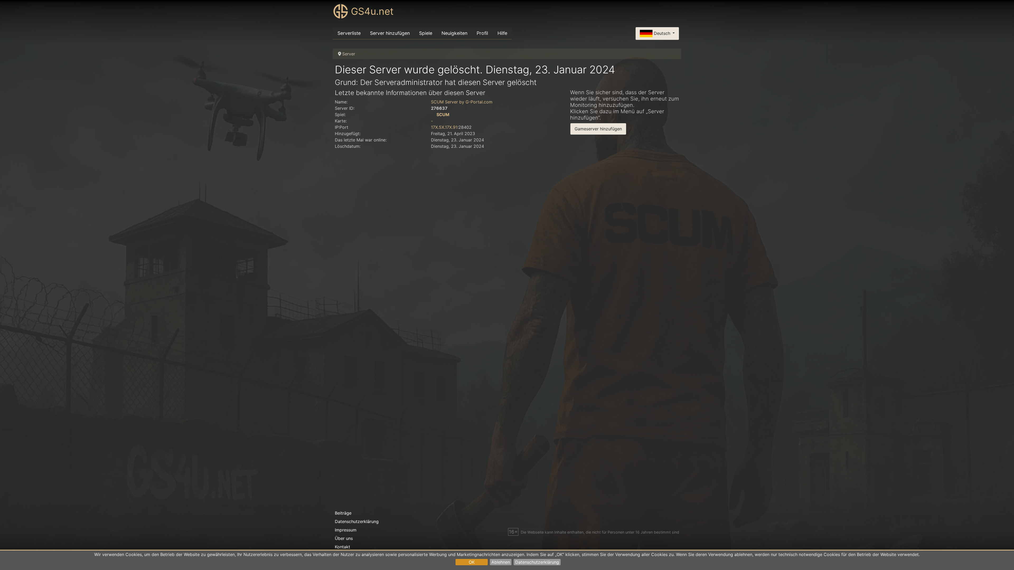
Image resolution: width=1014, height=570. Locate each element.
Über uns (344, 538)
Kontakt (342, 546)
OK (472, 562)
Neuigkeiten (454, 33)
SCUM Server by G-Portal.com (461, 101)
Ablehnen (500, 562)
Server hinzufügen (390, 33)
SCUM (442, 114)
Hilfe (502, 33)
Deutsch (662, 33)
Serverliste (349, 33)
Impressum (345, 530)
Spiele (425, 33)
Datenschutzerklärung (537, 562)
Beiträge (343, 513)
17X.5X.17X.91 (444, 127)
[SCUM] (433, 114)
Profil (482, 33)
